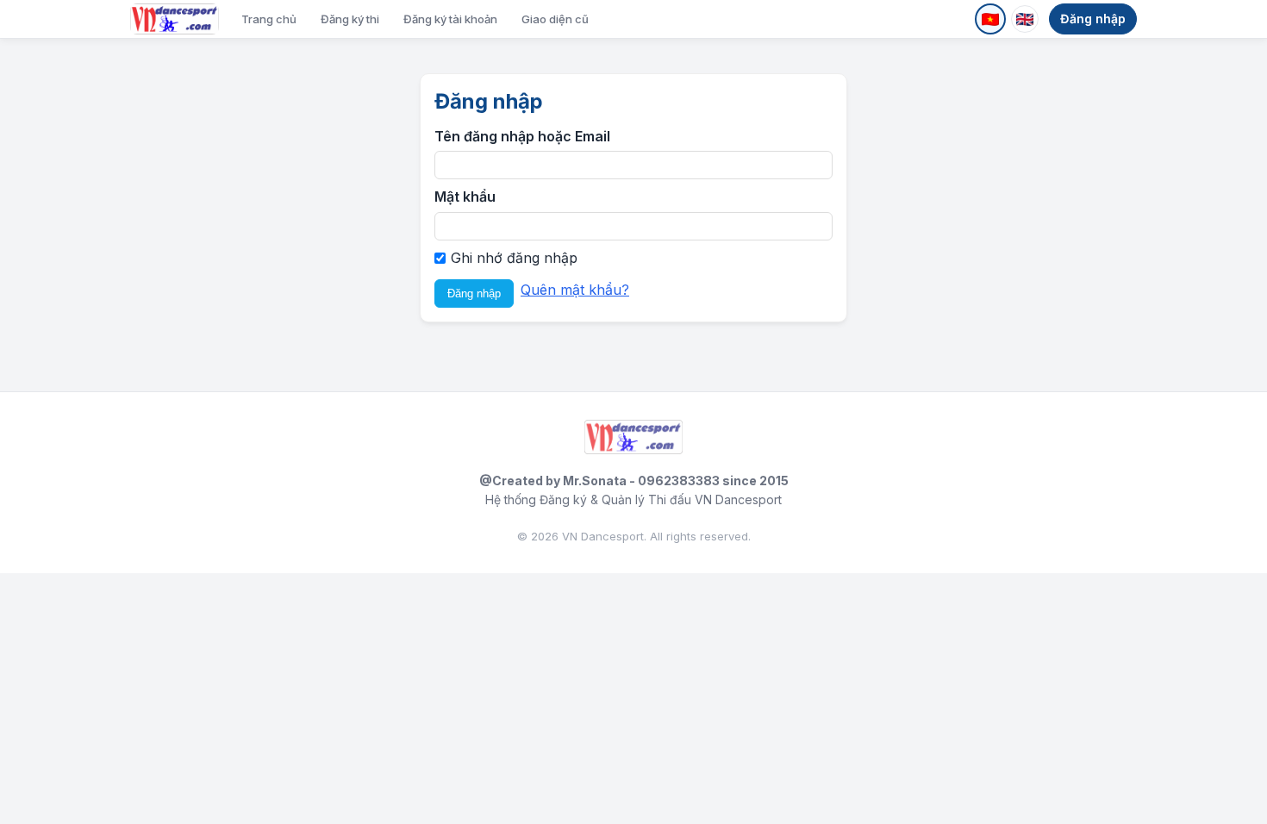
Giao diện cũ (555, 19)
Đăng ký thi (350, 19)
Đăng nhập (1093, 18)
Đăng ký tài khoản (450, 19)
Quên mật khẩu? (575, 289)
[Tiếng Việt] (990, 19)
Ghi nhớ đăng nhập (514, 257)
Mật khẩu (465, 196)
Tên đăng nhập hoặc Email (522, 136)
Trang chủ (268, 19)
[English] (1025, 19)
